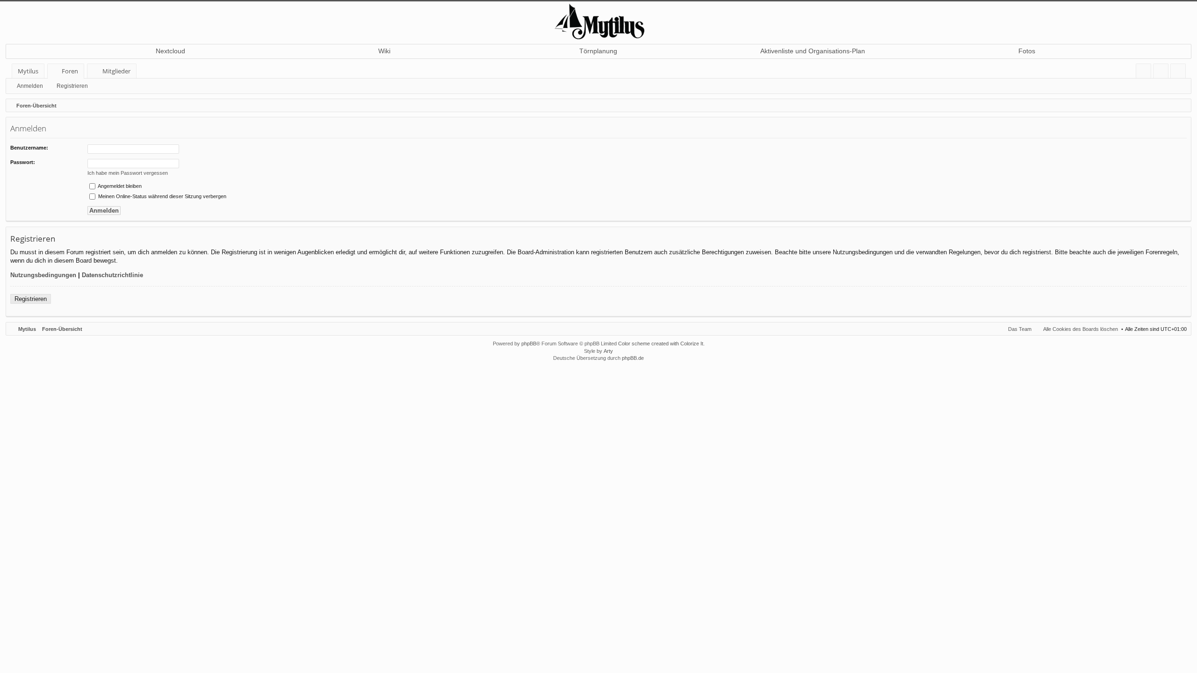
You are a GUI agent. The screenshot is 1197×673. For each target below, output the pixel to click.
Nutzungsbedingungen (43, 275)
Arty (608, 351)
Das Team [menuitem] (1019, 329)
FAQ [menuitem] (1146, 73)
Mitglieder (116, 71)
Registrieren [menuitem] (1180, 73)
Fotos (1026, 51)
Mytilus (28, 71)
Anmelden (30, 86)
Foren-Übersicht (62, 329)
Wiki (384, 51)
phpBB (528, 343)
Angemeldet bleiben (119, 186)
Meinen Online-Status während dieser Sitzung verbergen (161, 196)
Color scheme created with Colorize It (660, 343)
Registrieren (72, 86)
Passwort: (22, 162)
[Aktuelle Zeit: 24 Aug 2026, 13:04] (1182, 105)
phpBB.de (633, 358)
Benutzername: (29, 147)
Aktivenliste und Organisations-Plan (812, 51)
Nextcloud (170, 51)
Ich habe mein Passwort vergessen (127, 173)
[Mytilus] (598, 20)
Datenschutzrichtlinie (112, 275)
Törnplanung (598, 51)
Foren (70, 71)
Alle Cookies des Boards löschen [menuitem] (1080, 329)
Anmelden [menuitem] (1162, 73)
